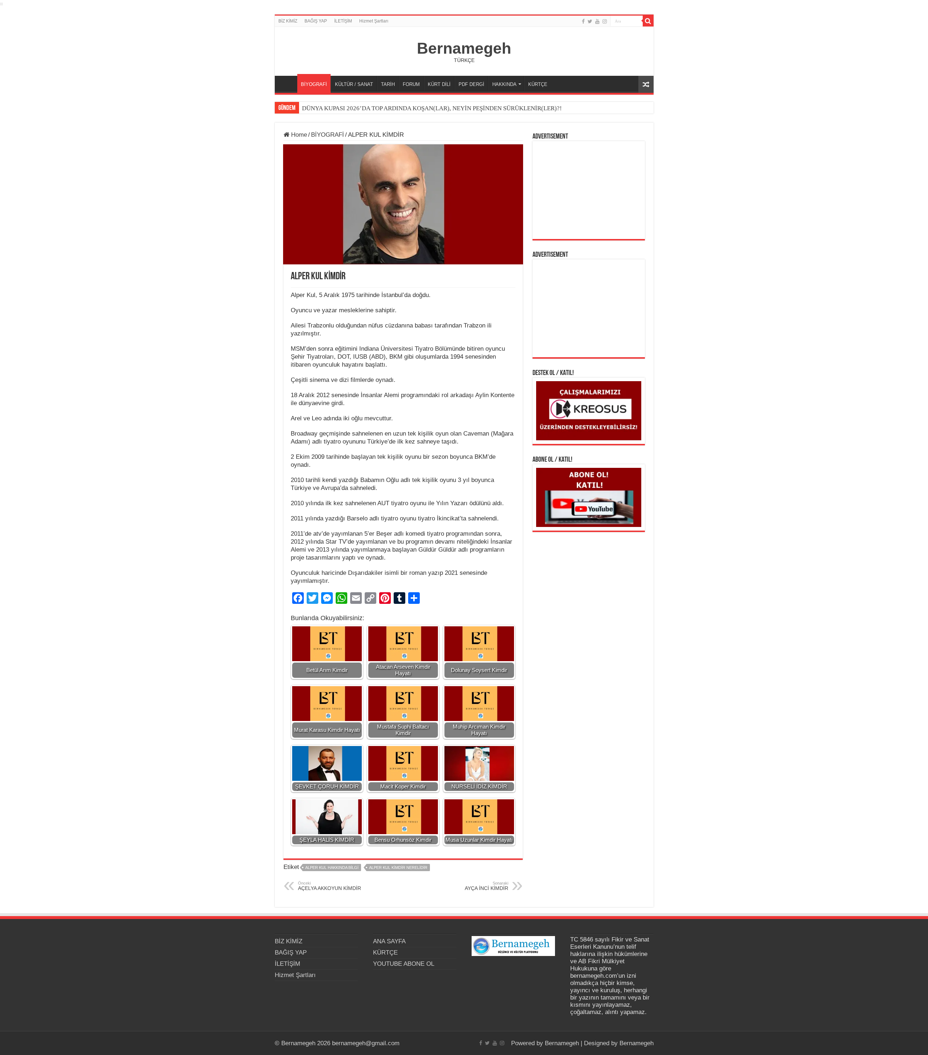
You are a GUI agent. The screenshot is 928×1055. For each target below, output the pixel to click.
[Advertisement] (589, 190)
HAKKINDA (504, 84)
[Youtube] (597, 21)
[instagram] (605, 21)
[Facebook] (583, 21)
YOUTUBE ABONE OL (403, 963)
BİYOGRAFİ (314, 84)
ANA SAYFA (287, 83)
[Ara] (648, 21)
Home (298, 134)
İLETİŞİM (343, 21)
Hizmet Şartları (373, 21)
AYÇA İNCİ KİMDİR (486, 886)
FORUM (411, 84)
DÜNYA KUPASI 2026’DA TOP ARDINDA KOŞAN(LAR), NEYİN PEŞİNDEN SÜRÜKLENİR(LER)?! (432, 108)
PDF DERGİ (471, 84)
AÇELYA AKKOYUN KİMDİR (329, 886)
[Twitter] (590, 21)
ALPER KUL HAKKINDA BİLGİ (332, 867)
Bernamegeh (464, 48)
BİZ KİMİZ (287, 21)
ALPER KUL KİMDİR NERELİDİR (398, 867)
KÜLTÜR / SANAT (354, 84)
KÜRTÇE (537, 84)
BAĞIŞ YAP (315, 21)
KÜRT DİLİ (439, 84)
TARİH (388, 84)
